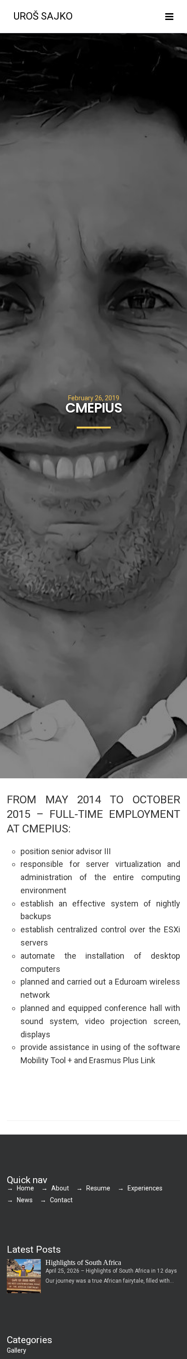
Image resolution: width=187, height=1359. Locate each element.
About (60, 1188)
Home (25, 1188)
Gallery (16, 1350)
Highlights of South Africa (83, 1262)
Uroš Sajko (43, 16)
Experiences (145, 1188)
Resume (98, 1188)
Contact (61, 1200)
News (25, 1200)
